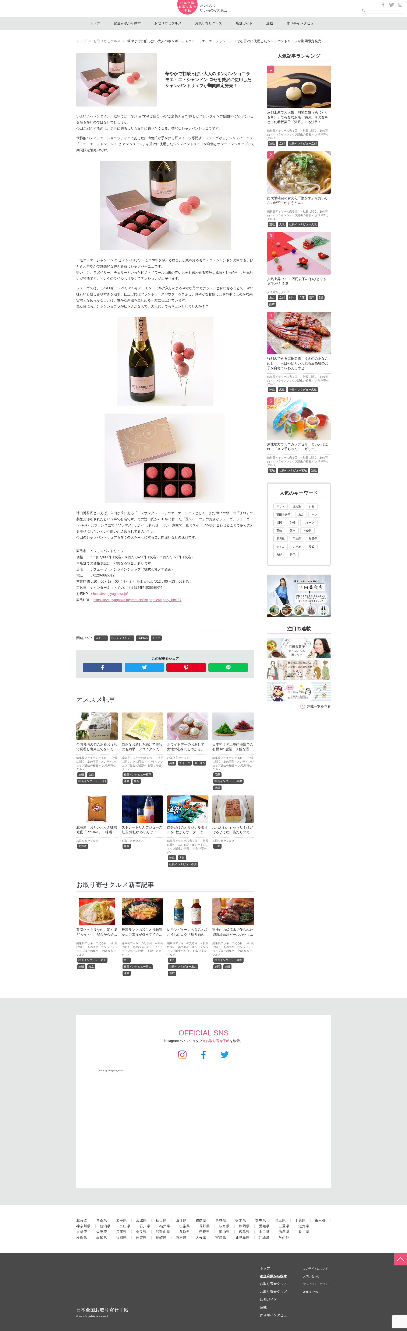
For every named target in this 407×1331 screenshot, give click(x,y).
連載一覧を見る (319, 706)
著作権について (312, 1291)
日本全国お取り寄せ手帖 (102, 1310)
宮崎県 (220, 1237)
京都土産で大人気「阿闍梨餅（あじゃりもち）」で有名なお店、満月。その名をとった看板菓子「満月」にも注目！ (297, 117)
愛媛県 (81, 1237)
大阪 (282, 224)
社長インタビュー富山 (137, 966)
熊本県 (181, 1237)
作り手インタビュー (302, 23)
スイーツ (100, 638)
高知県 (101, 1237)
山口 (91, 774)
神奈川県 (83, 1226)
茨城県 (220, 1220)
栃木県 (240, 1220)
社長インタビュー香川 (183, 864)
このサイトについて (315, 1268)
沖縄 (292, 522)
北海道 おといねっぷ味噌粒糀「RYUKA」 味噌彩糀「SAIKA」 (96, 832)
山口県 (264, 1232)
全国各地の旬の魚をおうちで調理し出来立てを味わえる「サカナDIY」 (96, 749)
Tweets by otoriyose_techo (111, 1070)
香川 (182, 857)
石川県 (144, 1226)
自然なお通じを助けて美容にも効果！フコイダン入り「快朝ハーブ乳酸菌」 (142, 749)
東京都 (320, 1220)
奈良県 (141, 1232)
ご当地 (297, 546)
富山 (126, 960)
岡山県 (224, 1232)
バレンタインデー (122, 638)
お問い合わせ (311, 1276)
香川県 (303, 1232)
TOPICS (142, 638)
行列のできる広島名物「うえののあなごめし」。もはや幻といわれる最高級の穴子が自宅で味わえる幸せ (297, 363)
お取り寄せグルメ (167, 23)
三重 (217, 846)
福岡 (136, 781)
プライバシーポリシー (317, 1284)
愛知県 (264, 1226)
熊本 (292, 297)
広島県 (244, 1232)
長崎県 (161, 1237)
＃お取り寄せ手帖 (216, 1041)
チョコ (156, 638)
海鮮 (279, 554)
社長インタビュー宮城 (293, 470)
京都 (282, 143)
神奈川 (307, 530)
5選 (321, 297)
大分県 (201, 1237)
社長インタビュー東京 (92, 960)
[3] (299, 271)
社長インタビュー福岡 (137, 774)
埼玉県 (280, 1220)
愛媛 (311, 546)
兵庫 (172, 763)
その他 (284, 1237)
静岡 (217, 966)
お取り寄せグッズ (208, 23)
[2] (299, 190)
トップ (95, 23)
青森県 (101, 1220)
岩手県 (121, 1220)
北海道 (82, 846)
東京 (91, 966)
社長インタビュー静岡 (228, 960)
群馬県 (260, 1220)
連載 (269, 23)
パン (314, 514)
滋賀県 (303, 1226)
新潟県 (105, 1226)
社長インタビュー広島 (303, 389)
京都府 (81, 1232)
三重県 (284, 1226)
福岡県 (121, 1237)
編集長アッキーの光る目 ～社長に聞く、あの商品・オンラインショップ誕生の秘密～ (97, 761)
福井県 (164, 1226)
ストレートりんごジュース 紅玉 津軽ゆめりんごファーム (142, 832)
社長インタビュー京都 (303, 143)
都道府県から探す (127, 23)
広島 (282, 389)
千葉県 (300, 1220)
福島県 (201, 1220)
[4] (299, 351)
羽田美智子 (283, 514)
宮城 (272, 470)
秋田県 (161, 1220)
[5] (299, 436)
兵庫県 (121, 1232)
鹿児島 (280, 538)
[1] (299, 105)
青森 (126, 846)
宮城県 (141, 1220)
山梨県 (184, 1226)
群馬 (292, 554)
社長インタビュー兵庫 (228, 781)
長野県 (204, 1226)
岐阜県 (224, 1226)
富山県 (125, 1226)
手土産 (297, 538)
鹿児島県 (242, 1237)
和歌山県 (163, 1232)
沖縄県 (264, 1237)
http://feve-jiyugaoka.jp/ (110, 594)
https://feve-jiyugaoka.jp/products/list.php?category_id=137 (137, 600)
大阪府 (101, 1232)
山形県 (181, 1220)
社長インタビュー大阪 (303, 224)
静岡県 (244, 1226)
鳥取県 (184, 1232)
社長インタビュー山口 (92, 781)
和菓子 (313, 538)
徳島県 (284, 1232)
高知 (279, 530)
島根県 (204, 1232)
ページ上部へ (400, 1259)
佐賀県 (141, 1237)
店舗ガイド (244, 23)
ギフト (280, 506)
